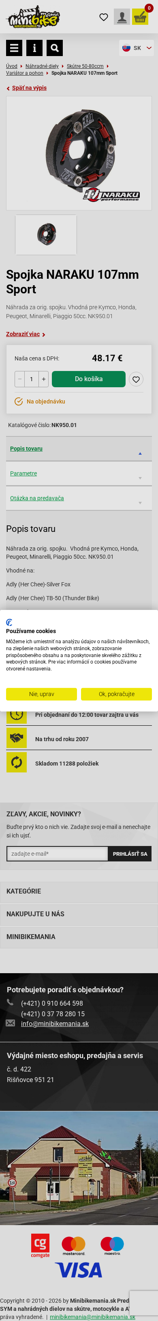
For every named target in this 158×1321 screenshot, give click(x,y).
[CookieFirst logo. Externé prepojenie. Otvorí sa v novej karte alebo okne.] (9, 622)
